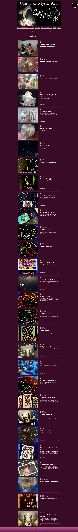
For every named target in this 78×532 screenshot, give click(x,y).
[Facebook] (38, 529)
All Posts (19, 31)
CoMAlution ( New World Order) (42, 31)
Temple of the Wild (52, 31)
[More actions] (58, 42)
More (57, 31)
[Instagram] (40, 529)
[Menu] (75, 5)
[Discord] (42, 529)
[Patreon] (34, 529)
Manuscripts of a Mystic (33, 31)
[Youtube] (36, 529)
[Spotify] (45, 529)
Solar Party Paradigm (25, 31)
